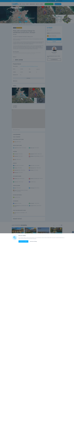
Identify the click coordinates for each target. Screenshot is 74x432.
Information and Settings (33, 241)
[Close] (73, 232)
